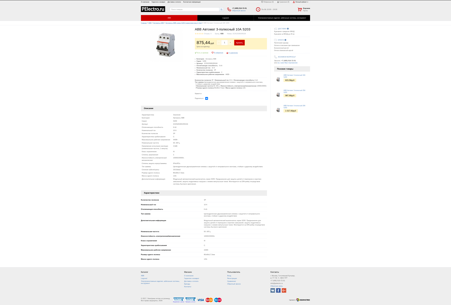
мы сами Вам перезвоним (287, 63)
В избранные (218, 53)
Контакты (187, 287)
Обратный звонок (239, 11)
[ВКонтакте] (206, 98)
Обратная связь (276, 286)
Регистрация (232, 278)
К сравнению (233, 53)
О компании (145, 2)
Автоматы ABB (158, 23)
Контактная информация (192, 2)
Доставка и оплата (174, 2)
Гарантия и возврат (158, 2)
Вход (229, 276)
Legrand (144, 278)
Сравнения (231, 281)
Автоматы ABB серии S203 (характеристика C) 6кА (183, 23)
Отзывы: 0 (207, 34)
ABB (150, 23)
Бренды (187, 284)
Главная (144, 23)
